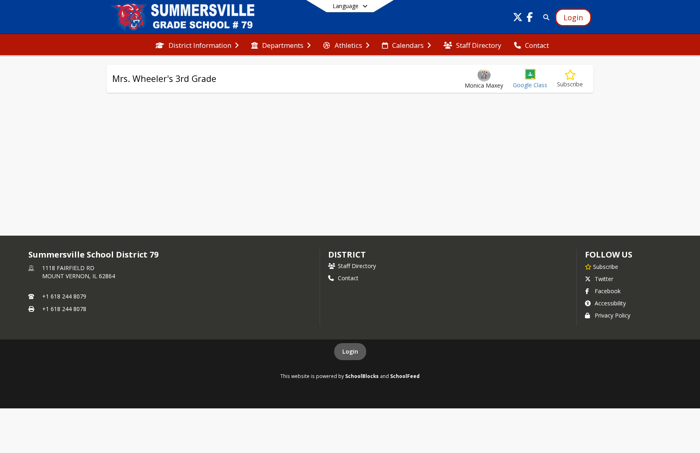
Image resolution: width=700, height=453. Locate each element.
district (346, 254)
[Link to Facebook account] (530, 18)
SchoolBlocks (362, 376)
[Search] (544, 17)
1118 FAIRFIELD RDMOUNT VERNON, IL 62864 (78, 272)
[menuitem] (197, 44)
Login (350, 351)
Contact (348, 278)
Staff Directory (357, 266)
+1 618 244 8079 (64, 296)
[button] (530, 79)
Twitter (604, 279)
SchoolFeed (405, 376)
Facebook (608, 291)
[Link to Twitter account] (518, 18)
